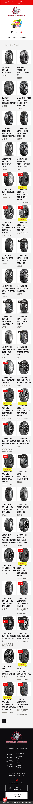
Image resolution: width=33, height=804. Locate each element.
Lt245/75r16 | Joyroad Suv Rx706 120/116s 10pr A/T (22, 320)
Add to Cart (12, 63)
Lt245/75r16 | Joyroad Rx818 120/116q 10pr (22, 288)
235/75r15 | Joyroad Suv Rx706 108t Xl (7, 70)
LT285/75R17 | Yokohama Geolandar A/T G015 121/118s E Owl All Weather (24, 671)
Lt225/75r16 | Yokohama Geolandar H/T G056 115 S (22, 226)
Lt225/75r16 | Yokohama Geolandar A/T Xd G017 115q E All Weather (8, 227)
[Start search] (17, 32)
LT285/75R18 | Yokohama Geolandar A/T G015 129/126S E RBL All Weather (9, 704)
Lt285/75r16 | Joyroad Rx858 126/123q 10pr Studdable (7, 602)
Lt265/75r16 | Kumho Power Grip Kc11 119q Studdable (23, 508)
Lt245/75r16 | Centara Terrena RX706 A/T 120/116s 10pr (8, 290)
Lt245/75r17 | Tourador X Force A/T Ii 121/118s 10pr (23, 441)
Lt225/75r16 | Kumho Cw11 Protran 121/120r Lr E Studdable (23, 163)
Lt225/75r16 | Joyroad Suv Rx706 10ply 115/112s (6, 163)
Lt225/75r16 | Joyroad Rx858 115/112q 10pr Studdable (22, 132)
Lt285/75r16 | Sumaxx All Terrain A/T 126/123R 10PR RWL (8, 670)
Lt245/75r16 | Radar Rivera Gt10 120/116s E (8, 380)
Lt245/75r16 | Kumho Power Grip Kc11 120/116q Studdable (8, 351)
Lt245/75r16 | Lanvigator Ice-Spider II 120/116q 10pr (23, 351)
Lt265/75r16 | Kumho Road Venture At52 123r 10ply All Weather (9, 539)
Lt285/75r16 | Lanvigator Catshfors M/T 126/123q (22, 602)
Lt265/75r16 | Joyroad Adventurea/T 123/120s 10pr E (22, 475)
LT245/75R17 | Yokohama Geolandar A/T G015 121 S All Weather (7, 476)
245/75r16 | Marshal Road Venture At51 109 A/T (23, 71)
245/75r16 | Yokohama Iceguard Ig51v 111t (9, 100)
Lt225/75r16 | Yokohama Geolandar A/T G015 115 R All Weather (22, 194)
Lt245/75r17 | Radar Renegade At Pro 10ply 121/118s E (9, 442)
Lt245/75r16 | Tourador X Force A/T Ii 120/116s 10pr (24, 380)
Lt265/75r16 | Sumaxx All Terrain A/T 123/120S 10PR (22, 539)
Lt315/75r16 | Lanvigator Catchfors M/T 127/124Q (22, 703)
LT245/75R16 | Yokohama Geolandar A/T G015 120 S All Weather (7, 410)
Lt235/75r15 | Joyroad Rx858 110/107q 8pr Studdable (22, 259)
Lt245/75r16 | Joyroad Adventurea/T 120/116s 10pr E (7, 320)
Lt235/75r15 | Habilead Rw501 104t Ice (7, 258)
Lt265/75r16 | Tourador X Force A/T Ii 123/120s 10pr (9, 568)
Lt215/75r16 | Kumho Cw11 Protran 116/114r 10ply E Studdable (8, 132)
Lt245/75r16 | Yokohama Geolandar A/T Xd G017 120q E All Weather (23, 410)
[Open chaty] (5, 800)
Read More (28, 251)
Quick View (5, 63)
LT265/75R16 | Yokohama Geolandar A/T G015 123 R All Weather (22, 570)
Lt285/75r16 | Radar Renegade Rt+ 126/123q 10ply (24, 636)
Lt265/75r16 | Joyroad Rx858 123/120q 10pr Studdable (7, 508)
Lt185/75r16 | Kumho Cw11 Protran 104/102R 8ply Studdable (24, 102)
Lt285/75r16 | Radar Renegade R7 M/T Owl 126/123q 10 (9, 637)
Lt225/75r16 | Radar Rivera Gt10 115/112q (8, 192)
